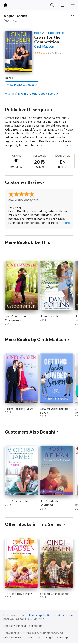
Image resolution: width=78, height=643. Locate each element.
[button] (52, 5)
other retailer (65, 615)
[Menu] (73, 5)
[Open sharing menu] (71, 84)
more (69, 145)
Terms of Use (33, 637)
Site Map (62, 637)
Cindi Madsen (44, 46)
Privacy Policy (12, 637)
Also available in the (30, 93)
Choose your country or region (22, 625)
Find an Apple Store (41, 615)
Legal (49, 637)
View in (20, 85)
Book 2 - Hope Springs (49, 32)
